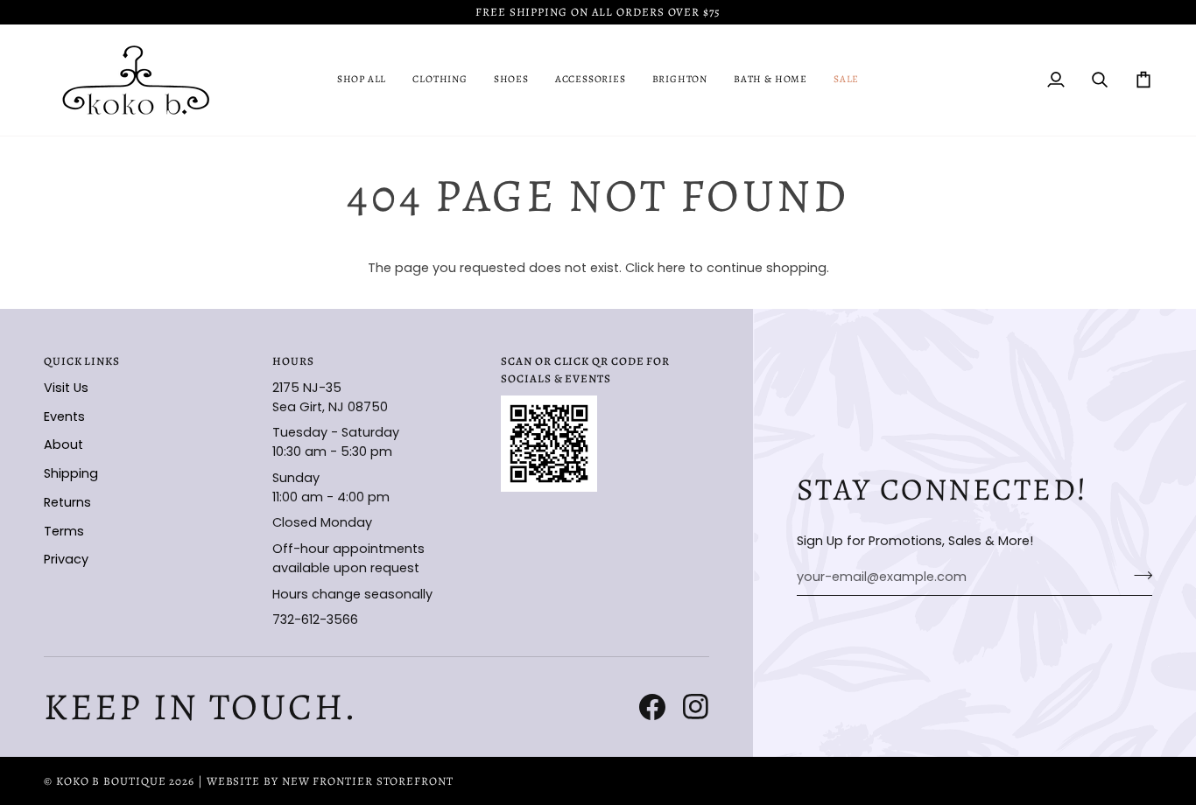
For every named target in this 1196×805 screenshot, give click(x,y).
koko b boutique (111, 781)
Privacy (66, 559)
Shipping (71, 473)
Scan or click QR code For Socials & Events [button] (585, 370)
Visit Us (66, 387)
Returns (67, 502)
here (672, 267)
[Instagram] (696, 707)
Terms (64, 531)
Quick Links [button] (82, 361)
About (63, 444)
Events (64, 416)
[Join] (1137, 575)
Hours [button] (293, 361)
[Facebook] (652, 707)
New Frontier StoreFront (368, 781)
